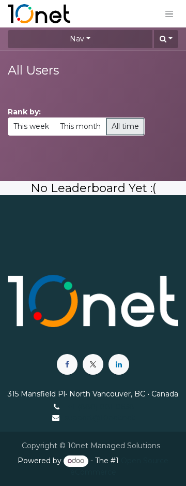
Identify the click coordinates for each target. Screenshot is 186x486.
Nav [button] (77, 38)
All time (125, 126)
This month (80, 126)
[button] (166, 39)
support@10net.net (100, 417)
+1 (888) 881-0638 (101, 406)
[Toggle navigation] (169, 13)
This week (31, 126)
